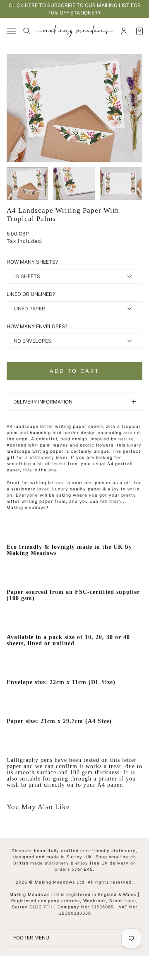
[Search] (26, 31)
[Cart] (139, 31)
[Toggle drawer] (11, 31)
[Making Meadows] (74, 31)
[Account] (123, 31)
